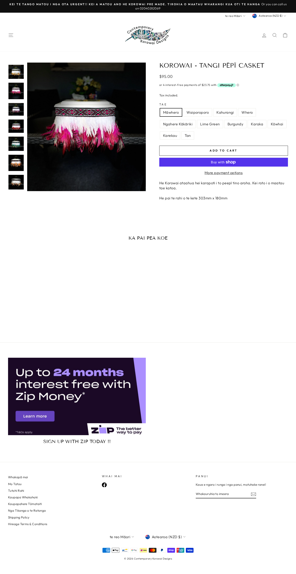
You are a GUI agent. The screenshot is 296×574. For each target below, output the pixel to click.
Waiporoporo (197, 112)
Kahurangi (225, 112)
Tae (163, 104)
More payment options (224, 172)
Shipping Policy (19, 517)
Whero (247, 112)
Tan (188, 135)
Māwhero (171, 112)
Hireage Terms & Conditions (27, 524)
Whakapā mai (18, 477)
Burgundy (235, 124)
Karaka (257, 124)
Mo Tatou (15, 484)
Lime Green (210, 124)
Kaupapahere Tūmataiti (25, 504)
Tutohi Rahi (16, 491)
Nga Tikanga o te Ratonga (27, 510)
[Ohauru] (253, 494)
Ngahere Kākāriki (178, 124)
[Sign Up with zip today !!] (77, 396)
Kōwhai (277, 124)
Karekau (170, 135)
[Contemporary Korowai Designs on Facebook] (104, 484)
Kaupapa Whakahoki (23, 497)
